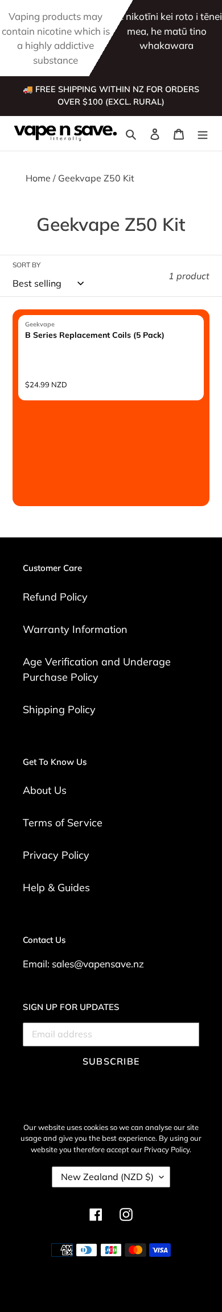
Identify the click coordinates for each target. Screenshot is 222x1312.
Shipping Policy (59, 709)
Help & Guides (56, 887)
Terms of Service (62, 822)
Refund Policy (55, 596)
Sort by (26, 264)
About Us (45, 790)
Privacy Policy (56, 855)
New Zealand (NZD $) (107, 1176)
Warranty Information (75, 629)
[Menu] (203, 133)
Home (38, 178)
